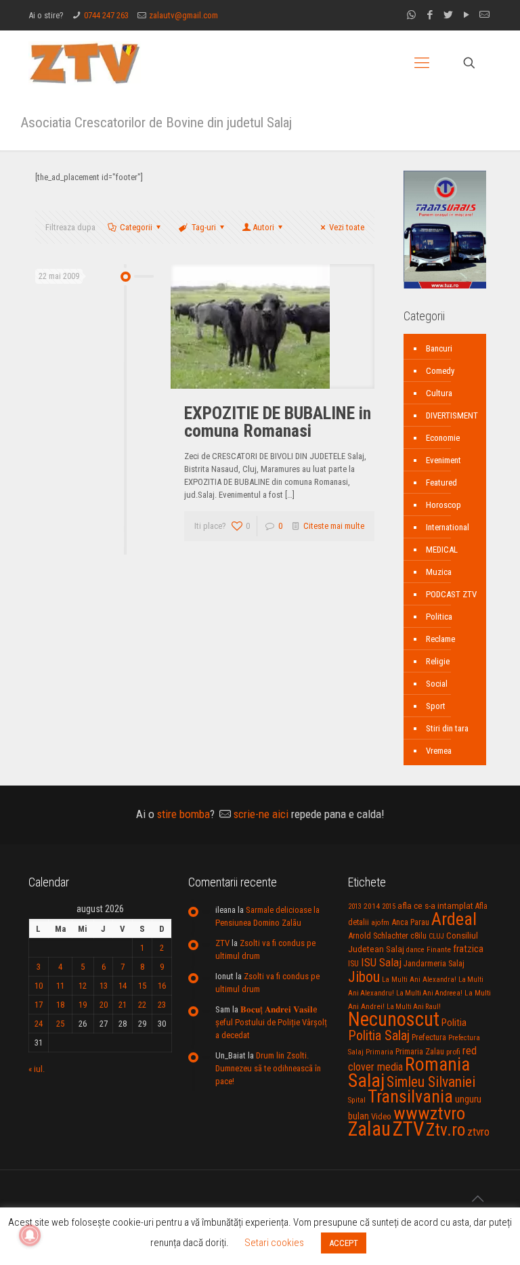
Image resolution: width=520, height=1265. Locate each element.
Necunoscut (393, 1019)
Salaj (366, 1080)
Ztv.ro (445, 1129)
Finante (439, 949)
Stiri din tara (447, 728)
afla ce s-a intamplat (435, 906)
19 (83, 1005)
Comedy (440, 371)
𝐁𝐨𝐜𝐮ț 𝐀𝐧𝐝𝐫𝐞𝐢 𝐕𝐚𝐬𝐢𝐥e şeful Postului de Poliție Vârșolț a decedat (271, 1022)
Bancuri (439, 348)
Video (381, 1116)
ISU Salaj (381, 962)
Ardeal (454, 919)
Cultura (439, 393)
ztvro (478, 1131)
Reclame (440, 639)
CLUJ (436, 936)
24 (39, 1024)
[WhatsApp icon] (411, 15)
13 (104, 986)
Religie (438, 661)
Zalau (369, 1128)
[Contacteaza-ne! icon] (484, 15)
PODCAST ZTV (451, 594)
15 (142, 986)
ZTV (222, 943)
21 (122, 1005)
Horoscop (443, 505)
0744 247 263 (106, 15)
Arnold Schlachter (378, 935)
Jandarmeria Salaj (434, 963)
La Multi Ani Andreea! (429, 993)
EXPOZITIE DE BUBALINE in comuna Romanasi (277, 422)
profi (453, 1051)
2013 (355, 906)
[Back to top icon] (477, 1198)
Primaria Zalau (419, 1051)
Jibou (364, 976)
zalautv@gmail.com (183, 15)
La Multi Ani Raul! (414, 1006)
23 (162, 1005)
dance (415, 949)
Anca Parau (410, 922)
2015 (388, 906)
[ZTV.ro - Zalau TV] (84, 62)
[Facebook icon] (429, 15)
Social (437, 684)
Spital (357, 1100)
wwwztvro (429, 1112)
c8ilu (418, 935)
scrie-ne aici (261, 814)
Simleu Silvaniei (431, 1081)
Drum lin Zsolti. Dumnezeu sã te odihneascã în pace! (268, 1068)
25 (60, 1024)
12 (83, 986)
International (447, 527)
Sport (436, 706)
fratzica (468, 949)
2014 (372, 906)
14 (122, 986)
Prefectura (429, 1037)
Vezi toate (346, 227)
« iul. (36, 1069)
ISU (353, 963)
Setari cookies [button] (274, 1243)
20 (104, 1005)
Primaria (379, 1052)
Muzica (439, 572)
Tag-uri (204, 227)
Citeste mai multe (333, 526)
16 (162, 986)
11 (60, 986)
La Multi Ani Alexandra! (419, 979)
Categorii (136, 227)
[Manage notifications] (30, 1235)
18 (60, 1005)
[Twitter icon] (448, 15)
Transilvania (410, 1096)
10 (39, 986)
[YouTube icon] (466, 15)
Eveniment (443, 460)
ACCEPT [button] (343, 1243)
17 (39, 1005)
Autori (263, 227)
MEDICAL (442, 549)
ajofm (380, 922)
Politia (454, 1022)
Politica (439, 617)
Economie (443, 438)
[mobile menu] (421, 62)
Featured (441, 482)
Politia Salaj (379, 1035)
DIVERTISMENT (452, 415)
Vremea (439, 751)
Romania (437, 1064)
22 (142, 1005)
